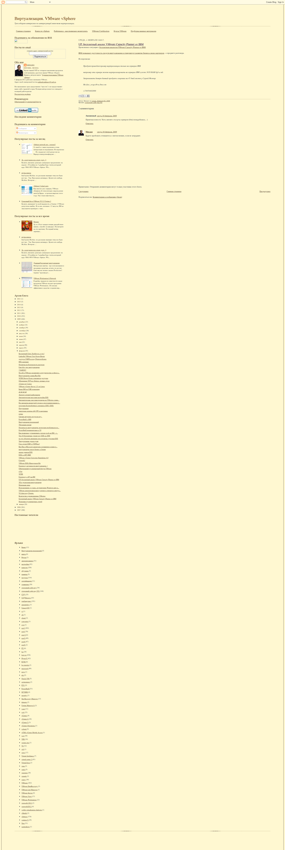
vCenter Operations (28, 725)
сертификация (27, 581)
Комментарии (23, 133)
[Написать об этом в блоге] (82, 95)
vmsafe (24, 776)
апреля (21, 345)
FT (23, 648)
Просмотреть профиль (23, 94)
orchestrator (26, 682)
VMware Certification (100, 31)
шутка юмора (26, 173)
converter (25, 621)
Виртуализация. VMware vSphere (45, 18)
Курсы (24, 557)
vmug (24, 779)
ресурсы (25, 577)
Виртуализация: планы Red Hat (30, 375)
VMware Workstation (29, 800)
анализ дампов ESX (26, 452)
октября (22, 327)
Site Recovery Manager (30, 699)
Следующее (83, 191)
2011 (19, 313)
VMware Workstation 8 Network (45, 278)
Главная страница (23, 31)
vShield (24, 813)
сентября (22, 330)
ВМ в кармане (24, 362)
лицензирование (27, 561)
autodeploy (26, 604)
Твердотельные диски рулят (28, 441)
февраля (22, 351)
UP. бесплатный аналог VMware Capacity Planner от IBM (39, 479)
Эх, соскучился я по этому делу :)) (34, 160)
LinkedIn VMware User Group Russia (32, 356)
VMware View (27, 796)
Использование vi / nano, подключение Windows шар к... (39, 488)
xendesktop (26, 826)
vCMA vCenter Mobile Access (32, 732)
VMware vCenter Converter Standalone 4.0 (33, 458)
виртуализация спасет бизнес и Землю (32, 449)
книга (24, 554)
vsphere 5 (25, 820)
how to (24, 655)
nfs (23, 675)
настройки (25, 564)
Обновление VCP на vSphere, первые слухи (34, 381)
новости (25, 567)
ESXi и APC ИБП (25, 455)
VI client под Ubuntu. (26, 493)
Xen (23, 823)
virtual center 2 (27, 759)
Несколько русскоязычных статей (30, 501)
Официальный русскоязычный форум (28, 102)
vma (23, 766)
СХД (23, 594)
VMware (25, 783)
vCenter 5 (25, 722)
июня (21, 339)
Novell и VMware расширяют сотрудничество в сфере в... (39, 373)
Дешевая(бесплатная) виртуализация (47, 263)
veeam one (25, 742)
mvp (23, 672)
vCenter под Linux (25, 384)
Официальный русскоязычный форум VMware (35, 468)
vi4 (23, 749)
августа (22, 333)
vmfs (23, 769)
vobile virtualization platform (32, 810)
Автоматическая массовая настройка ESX (33, 397)
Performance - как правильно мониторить (71, 31)
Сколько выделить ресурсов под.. (30, 416)
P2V (23, 685)
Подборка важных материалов (143, 31)
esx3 (23, 628)
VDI (23, 739)
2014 (19, 304)
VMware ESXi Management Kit (30, 463)
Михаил (30, 65)
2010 (19, 316)
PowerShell (26, 689)
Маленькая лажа (24, 485)
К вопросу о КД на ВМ (27, 477)
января (21, 504)
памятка (25, 574)
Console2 (22, 460)
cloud (24, 618)
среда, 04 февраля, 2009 (107, 115)
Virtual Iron (26, 762)
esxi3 (24, 638)
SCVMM (25, 692)
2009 (19, 319)
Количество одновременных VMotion (32, 496)
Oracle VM (26, 678)
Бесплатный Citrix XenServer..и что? (31, 353)
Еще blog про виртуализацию (29, 367)
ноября (21, 325)
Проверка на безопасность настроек (31, 364)
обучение (25, 571)
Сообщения (22, 128)
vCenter (24, 715)
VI (23, 746)
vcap (23, 709)
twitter (21, 414)
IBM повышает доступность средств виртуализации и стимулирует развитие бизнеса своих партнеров (121, 53)
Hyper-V (25, 658)
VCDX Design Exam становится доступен (33, 378)
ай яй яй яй (23, 392)
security (24, 695)
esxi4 (24, 641)
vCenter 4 (25, 719)
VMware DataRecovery (30, 786)
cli (23, 615)
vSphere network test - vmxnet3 (45, 144)
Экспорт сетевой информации (29, 395)
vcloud (24, 729)
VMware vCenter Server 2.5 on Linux (32, 386)
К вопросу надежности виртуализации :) (33, 466)
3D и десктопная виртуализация (30, 482)
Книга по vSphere (42, 31)
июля (21, 336)
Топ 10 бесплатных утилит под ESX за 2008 (34, 436)
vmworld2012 (27, 806)
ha (23, 652)
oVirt (20, 471)
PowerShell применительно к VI (30, 430)
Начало (36, 222)
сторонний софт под (29, 588)
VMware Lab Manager (30, 790)
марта (21, 348)
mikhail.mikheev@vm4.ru (47, 82)
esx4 (23, 631)
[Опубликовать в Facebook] (88, 95)
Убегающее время (25, 425)
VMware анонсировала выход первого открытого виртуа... (40, 490)
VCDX (21, 474)
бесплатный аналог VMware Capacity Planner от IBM (37, 499)
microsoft (25, 668)
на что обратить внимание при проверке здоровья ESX (38, 438)
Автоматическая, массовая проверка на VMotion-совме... (39, 400)
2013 (19, 307)
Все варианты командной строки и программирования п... (39, 403)
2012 (19, 310)
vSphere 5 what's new (41, 186)
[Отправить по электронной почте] (79, 95)
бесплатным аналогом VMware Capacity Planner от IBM (122, 47)
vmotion (25, 773)
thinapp (24, 702)
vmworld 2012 (27, 803)
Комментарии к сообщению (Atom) (107, 197)
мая (20, 342)
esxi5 (24, 645)
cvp (23, 625)
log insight (25, 665)
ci (22, 611)
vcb (23, 712)
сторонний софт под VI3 (31, 591)
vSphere (25, 816)
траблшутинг (26, 601)
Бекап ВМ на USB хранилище (29, 389)
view (23, 752)
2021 (19, 299)
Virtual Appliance (28, 756)
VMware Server (27, 793)
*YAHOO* (22, 370)
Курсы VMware (120, 31)
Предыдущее (264, 191)
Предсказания (23, 408)
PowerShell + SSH (25, 419)
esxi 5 (24, 635)
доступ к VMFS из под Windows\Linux (32, 359)
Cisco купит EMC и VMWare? (29, 444)
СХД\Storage (26, 598)
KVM (24, 662)
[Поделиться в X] (85, 95)
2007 (19, 510)
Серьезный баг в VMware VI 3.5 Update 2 (36, 201)
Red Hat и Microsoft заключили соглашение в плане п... (38, 447)
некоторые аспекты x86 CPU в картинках (33, 411)
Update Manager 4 (28, 705)
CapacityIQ (26, 608)
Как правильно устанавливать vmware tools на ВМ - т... (38, 433)
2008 (19, 507)
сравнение (25, 584)
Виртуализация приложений (29, 422)
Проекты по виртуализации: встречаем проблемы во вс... (39, 427)
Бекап (24, 547)
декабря (22, 322)
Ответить (89, 123)
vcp (23, 736)
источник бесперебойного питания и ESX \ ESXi (36, 405)
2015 (19, 301)
